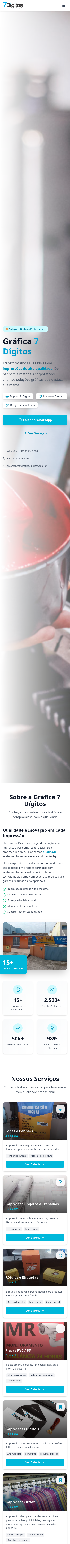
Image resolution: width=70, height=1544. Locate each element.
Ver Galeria (32, 1164)
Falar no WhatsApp (37, 420)
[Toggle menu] (63, 5)
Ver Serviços (37, 433)
